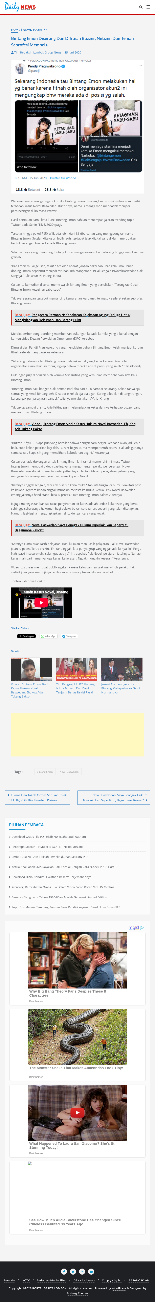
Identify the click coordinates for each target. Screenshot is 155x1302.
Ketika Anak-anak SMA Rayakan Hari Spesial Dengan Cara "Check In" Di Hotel (63, 867)
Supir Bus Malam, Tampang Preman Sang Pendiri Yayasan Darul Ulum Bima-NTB (66, 907)
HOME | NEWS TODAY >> (29, 30)
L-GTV (26, 1280)
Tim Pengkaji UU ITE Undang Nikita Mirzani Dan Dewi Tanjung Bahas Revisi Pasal (75, 688)
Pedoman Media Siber (51, 1280)
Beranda (9, 1280)
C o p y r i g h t (111, 1280)
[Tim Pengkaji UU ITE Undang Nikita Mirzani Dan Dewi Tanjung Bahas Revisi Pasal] (76, 669)
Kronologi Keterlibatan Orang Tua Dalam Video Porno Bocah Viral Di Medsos (63, 887)
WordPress (119, 1288)
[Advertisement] (77, 734)
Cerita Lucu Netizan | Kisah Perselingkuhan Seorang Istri (50, 857)
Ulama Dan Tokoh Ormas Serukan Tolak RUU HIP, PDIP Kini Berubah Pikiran (37, 797)
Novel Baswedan (69, 771)
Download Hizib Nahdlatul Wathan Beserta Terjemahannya (51, 877)
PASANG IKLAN (139, 1280)
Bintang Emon (45, 771)
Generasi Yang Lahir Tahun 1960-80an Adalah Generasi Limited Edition (59, 897)
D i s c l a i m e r (84, 1280)
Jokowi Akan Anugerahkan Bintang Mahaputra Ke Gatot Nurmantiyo (120, 688)
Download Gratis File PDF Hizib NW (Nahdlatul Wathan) (49, 837)
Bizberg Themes (77, 1293)
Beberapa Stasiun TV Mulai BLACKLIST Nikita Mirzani (47, 847)
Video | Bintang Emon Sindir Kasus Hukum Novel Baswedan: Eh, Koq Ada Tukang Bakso (30, 690)
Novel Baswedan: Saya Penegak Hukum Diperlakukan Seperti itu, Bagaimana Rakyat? (114, 797)
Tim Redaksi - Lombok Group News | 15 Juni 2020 (47, 52)
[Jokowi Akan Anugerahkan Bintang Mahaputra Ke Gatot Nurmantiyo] (121, 669)
